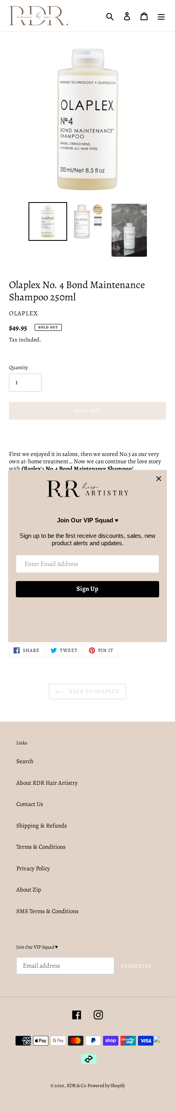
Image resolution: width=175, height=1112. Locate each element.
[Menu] (161, 15)
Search (24, 761)
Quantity (18, 367)
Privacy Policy (33, 868)
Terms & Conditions (41, 847)
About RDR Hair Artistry (47, 783)
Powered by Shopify (106, 1085)
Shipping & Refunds (41, 825)
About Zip (28, 889)
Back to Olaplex (94, 691)
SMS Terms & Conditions (47, 911)
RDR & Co (76, 1085)
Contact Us (29, 804)
